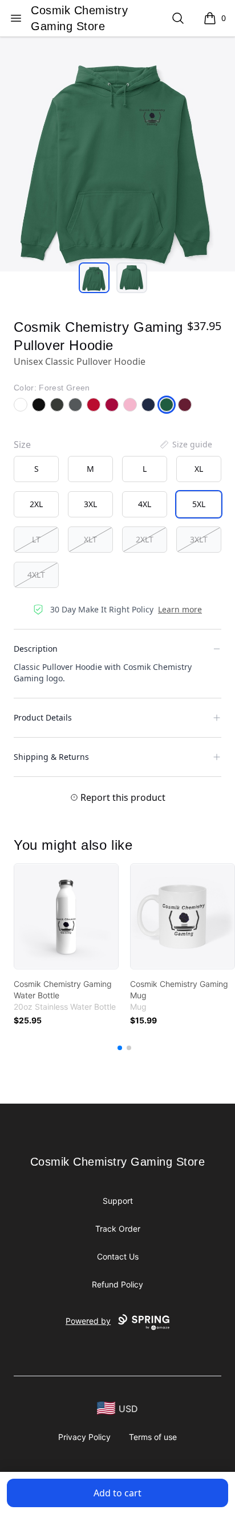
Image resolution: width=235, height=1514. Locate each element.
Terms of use (153, 1437)
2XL (36, 504)
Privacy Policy (84, 1437)
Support (118, 1201)
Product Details (43, 717)
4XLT (36, 574)
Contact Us (118, 1256)
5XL (198, 504)
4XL (144, 504)
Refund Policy (117, 1284)
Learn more (180, 609)
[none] (185, 444)
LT (36, 539)
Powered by (88, 1321)
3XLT (199, 539)
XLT (90, 539)
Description (36, 648)
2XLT (144, 539)
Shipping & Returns (51, 756)
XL (199, 468)
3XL (90, 504)
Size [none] (22, 444)
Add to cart (117, 1493)
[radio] (36, 469)
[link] (66, 916)
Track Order (117, 1228)
